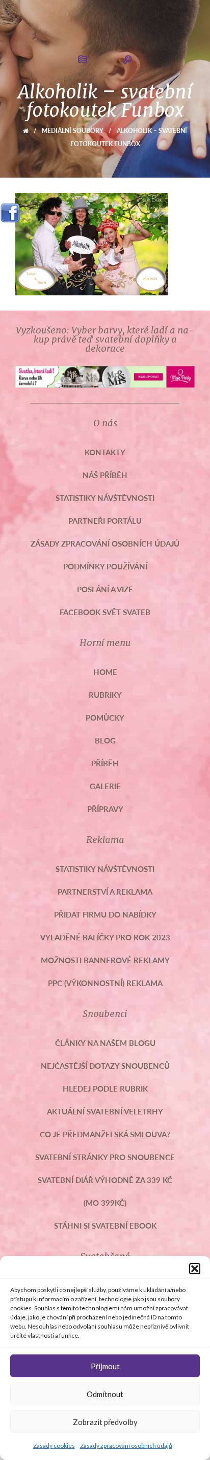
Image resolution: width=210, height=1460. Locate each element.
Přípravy (105, 808)
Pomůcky (105, 717)
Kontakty (105, 452)
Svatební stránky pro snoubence (105, 1156)
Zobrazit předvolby (105, 1422)
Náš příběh (105, 474)
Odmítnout (105, 1394)
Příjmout (105, 1366)
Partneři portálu (105, 520)
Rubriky (105, 694)
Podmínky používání (105, 566)
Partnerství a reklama (105, 891)
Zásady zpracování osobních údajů (126, 1445)
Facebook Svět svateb (105, 611)
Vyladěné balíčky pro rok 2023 (105, 937)
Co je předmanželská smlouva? (105, 1134)
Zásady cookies (54, 1445)
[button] (195, 1269)
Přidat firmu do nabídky (105, 914)
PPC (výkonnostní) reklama (105, 982)
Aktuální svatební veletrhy (105, 1111)
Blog (105, 740)
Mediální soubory (72, 130)
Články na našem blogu (105, 1042)
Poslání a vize (105, 589)
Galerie (105, 785)
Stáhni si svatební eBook (105, 1225)
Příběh (105, 763)
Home (105, 671)
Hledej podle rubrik (105, 1088)
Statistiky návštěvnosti (105, 497)
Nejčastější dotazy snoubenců (105, 1065)
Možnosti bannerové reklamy (105, 960)
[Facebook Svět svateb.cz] (10, 209)
